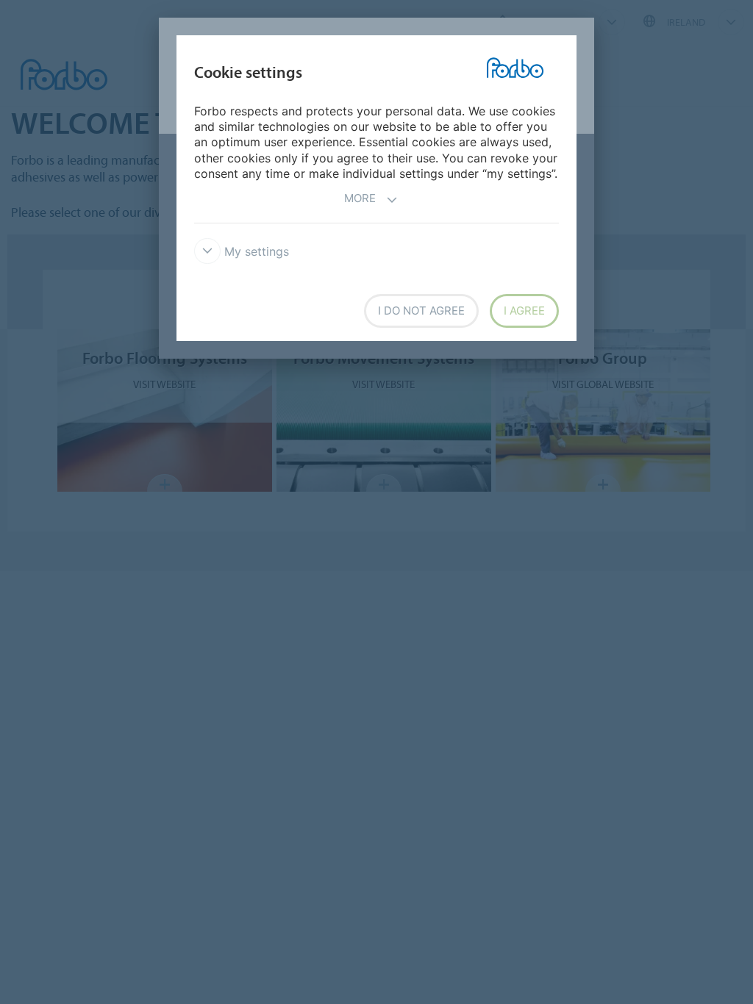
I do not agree (421, 311)
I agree (524, 311)
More (360, 198)
